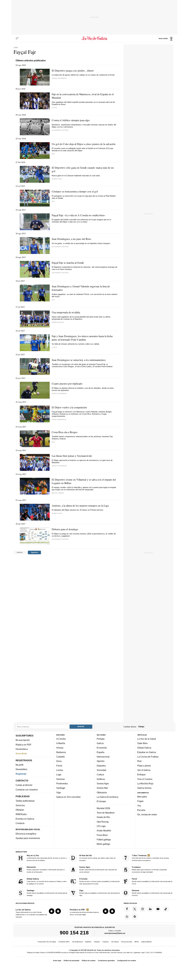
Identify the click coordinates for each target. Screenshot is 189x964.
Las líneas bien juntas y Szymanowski (72, 455)
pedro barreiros (59, 419)
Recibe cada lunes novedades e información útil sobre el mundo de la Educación (45, 869)
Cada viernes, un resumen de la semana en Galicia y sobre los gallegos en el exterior (47, 881)
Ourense (60, 779)
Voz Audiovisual (77, 942)
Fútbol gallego (104, 839)
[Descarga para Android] (58, 911)
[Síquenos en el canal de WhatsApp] (127, 916)
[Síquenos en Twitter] (134, 909)
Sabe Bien (142, 743)
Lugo (58, 774)
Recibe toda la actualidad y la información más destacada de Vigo (99, 892)
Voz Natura (115, 942)
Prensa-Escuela (126, 942)
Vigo (58, 792)
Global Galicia (144, 748)
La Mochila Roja (145, 783)
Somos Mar (102, 788)
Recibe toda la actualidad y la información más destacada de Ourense (152, 892)
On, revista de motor (147, 814)
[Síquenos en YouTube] (158, 909)
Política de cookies (88, 960)
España (100, 752)
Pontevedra (62, 783)
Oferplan (20, 810)
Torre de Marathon (106, 812)
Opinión (100, 761)
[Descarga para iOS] (51, 911)
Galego (141, 727)
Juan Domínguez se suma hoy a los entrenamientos (79, 360)
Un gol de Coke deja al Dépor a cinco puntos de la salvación (84, 144)
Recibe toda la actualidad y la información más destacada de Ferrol (152, 881)
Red (139, 761)
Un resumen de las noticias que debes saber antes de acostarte (97, 857)
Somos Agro (103, 783)
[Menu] (17, 38)
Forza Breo (102, 835)
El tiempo (101, 801)
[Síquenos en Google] (134, 916)
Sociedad (101, 770)
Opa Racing (102, 821)
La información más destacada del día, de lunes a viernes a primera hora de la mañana (47, 857)
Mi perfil (19, 765)
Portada (100, 739)
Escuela (141, 810)
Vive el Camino (144, 779)
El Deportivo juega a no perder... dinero (73, 70)
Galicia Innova (144, 788)
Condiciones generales (106, 960)
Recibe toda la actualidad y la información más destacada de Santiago (47, 892)
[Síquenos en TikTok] (165, 909)
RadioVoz (88, 942)
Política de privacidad (71, 960)
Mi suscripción (23, 740)
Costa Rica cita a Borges (64, 432)
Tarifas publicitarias (25, 801)
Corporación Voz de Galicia (47, 942)
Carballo (60, 756)
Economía (102, 748)
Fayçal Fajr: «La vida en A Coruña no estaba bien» (78, 215)
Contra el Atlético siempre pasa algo (71, 120)
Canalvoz (105, 942)
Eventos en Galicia (25, 819)
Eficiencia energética (26, 833)
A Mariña (60, 743)
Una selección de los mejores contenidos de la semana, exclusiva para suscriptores (150, 857)
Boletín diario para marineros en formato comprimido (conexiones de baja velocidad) (149, 869)
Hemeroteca (22, 749)
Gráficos (101, 779)
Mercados (142, 796)
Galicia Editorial (146, 942)
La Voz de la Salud (146, 739)
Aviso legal (57, 960)
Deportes (101, 765)
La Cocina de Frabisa (147, 756)
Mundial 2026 (103, 808)
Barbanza (61, 752)
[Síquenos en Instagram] (142, 909)
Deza (59, 761)
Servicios (20, 805)
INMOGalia (21, 814)
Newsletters (21, 769)
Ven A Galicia (143, 770)
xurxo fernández (59, 78)
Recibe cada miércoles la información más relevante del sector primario (98, 869)
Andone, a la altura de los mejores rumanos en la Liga (80, 505)
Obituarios (102, 792)
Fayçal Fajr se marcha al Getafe (68, 262)
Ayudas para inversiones (28, 838)
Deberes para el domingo (65, 529)
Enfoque (141, 774)
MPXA (136, 942)
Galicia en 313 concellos (68, 797)
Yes (139, 805)
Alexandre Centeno (60, 130)
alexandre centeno (60, 539)
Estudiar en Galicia (146, 752)
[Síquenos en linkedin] (150, 909)
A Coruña (61, 739)
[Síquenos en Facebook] (127, 909)
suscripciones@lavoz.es (114, 933)
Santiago (60, 788)
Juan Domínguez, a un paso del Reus (71, 239)
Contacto (20, 823)
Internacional (103, 756)
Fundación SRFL (64, 942)
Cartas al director (24, 785)
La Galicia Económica (107, 797)
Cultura (100, 774)
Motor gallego (103, 844)
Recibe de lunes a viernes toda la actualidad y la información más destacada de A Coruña (99, 881)
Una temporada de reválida (66, 312)
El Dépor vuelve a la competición (69, 407)
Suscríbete (21, 753)
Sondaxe (97, 942)
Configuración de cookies (126, 960)
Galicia (100, 743)
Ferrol (59, 765)
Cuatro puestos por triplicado (67, 383)
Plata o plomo (144, 765)
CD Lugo (101, 826)
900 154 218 (74, 933)
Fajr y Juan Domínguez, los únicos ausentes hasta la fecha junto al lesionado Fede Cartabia (82, 337)
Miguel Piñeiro (58, 493)
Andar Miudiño (104, 830)
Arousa (59, 748)
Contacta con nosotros (27, 789)
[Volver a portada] (95, 38)
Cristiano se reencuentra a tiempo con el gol (75, 191)
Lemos (59, 770)
